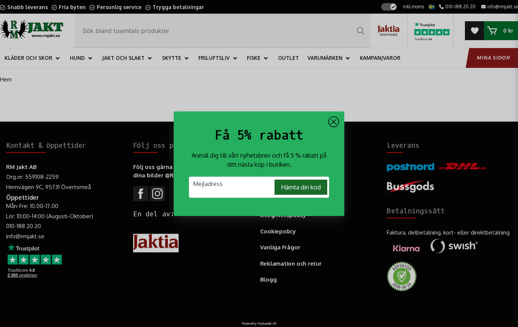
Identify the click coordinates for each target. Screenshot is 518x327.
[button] (334, 122)
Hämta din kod (301, 187)
